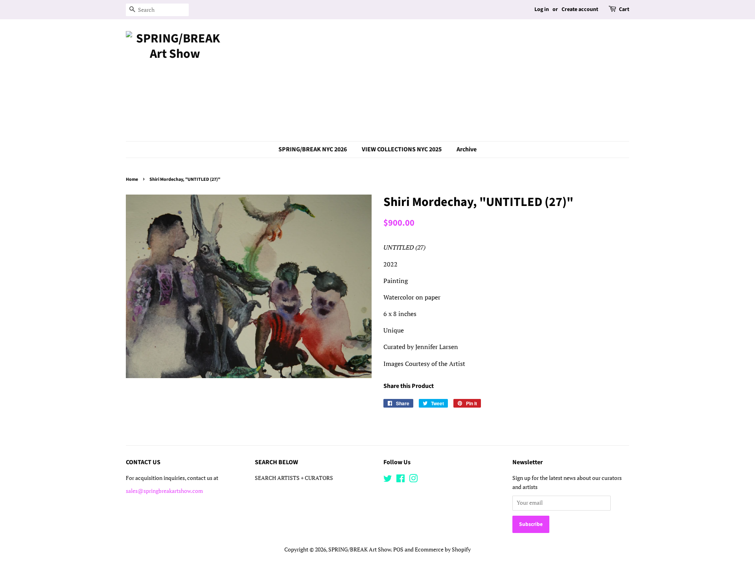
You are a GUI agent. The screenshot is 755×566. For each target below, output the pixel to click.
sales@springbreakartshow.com (164, 490)
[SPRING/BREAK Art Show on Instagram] (413, 479)
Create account (580, 9)
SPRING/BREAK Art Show (359, 549)
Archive (467, 149)
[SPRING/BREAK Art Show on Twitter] (387, 479)
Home (132, 179)
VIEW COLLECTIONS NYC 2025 (402, 149)
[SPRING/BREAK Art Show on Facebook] (400, 479)
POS (398, 549)
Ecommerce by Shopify (443, 549)
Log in (541, 9)
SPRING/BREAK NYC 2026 (312, 149)
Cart (624, 9)
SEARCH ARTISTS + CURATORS (294, 477)
